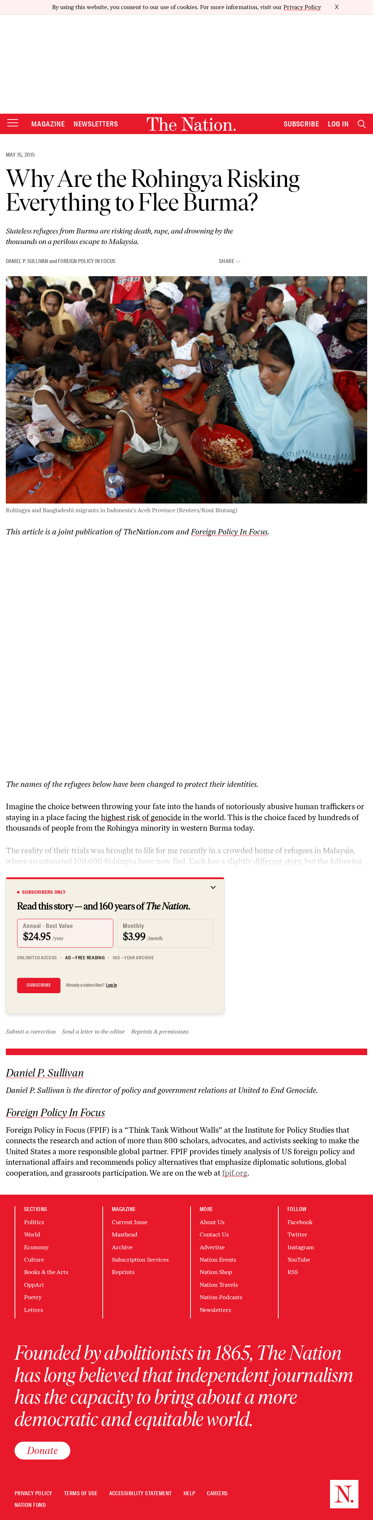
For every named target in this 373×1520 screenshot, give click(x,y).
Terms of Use (81, 1493)
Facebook (300, 1222)
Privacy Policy (302, 7)
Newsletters (96, 124)
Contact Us (214, 1234)
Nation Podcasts (221, 1297)
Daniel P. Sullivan (27, 261)
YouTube (298, 1259)
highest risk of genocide (141, 817)
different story (277, 861)
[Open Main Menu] (12, 123)
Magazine (48, 124)
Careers (217, 1493)
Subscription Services (140, 1259)
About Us (212, 1222)
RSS (292, 1272)
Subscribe (301, 124)
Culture (34, 1259)
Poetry (33, 1297)
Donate (42, 1450)
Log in (111, 985)
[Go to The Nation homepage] (191, 124)
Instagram (300, 1247)
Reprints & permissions (160, 1031)
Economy (36, 1247)
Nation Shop (216, 1272)
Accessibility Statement (140, 1493)
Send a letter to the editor (93, 1031)
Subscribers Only (44, 892)
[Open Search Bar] (362, 124)
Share (226, 261)
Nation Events (218, 1259)
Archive (122, 1247)
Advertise (212, 1247)
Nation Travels (219, 1284)
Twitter (297, 1234)
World (32, 1234)
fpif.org (234, 1173)
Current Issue (130, 1222)
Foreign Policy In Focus (86, 261)
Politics (34, 1222)
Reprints (123, 1272)
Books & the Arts (46, 1272)
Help (190, 1493)
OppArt (34, 1284)
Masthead (124, 1234)
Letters (33, 1310)
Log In (338, 124)
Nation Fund (30, 1505)
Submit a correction (31, 1031)
